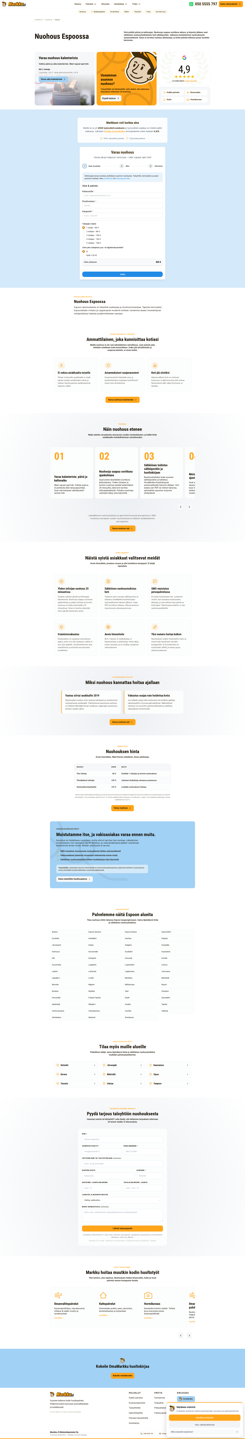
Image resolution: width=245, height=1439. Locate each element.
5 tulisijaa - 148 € (93, 243)
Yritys (148, 12)
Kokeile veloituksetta (122, 1375)
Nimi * (84, 1134)
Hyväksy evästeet (204, 1417)
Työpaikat (158, 1403)
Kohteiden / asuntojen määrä (95, 1182)
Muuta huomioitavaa (95, 1207)
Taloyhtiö (137, 12)
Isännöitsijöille (136, 1413)
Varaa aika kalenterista (51, 79)
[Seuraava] (189, 507)
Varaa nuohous (121, 808)
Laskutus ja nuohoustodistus (95, 1195)
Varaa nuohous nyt (120, 528)
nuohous (48, 19)
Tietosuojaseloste (162, 1413)
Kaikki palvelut (173, 92)
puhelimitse (108, 178)
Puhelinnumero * (131, 1146)
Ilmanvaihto (195, 92)
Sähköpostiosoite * (90, 1146)
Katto (169, 99)
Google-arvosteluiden (114, 131)
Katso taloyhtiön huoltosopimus (72, 879)
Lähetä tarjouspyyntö (122, 1228)
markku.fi (38, 19)
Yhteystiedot (160, 1408)
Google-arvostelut (191, 81)
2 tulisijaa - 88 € (93, 231)
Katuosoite (88, 191)
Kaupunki (87, 211)
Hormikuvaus (161, 12)
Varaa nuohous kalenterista (120, 400)
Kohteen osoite (88, 1170)
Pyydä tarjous (109, 98)
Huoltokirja (134, 1423)
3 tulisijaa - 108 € (93, 235)
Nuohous (82, 12)
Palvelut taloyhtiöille (138, 1418)
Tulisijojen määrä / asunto (136, 1182)
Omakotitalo (114, 12)
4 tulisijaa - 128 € (93, 239)
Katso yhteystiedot (228, 4)
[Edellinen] (181, 507)
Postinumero (89, 201)
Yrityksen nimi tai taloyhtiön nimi (101, 1158)
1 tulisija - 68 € (92, 227)
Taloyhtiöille (134, 1408)
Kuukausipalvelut (137, 1403)
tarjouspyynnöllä (123, 178)
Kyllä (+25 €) (91, 255)
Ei (87, 251)
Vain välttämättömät (205, 1424)
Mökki (126, 12)
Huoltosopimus (99, 12)
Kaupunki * (141, 1170)
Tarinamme (159, 1398)
